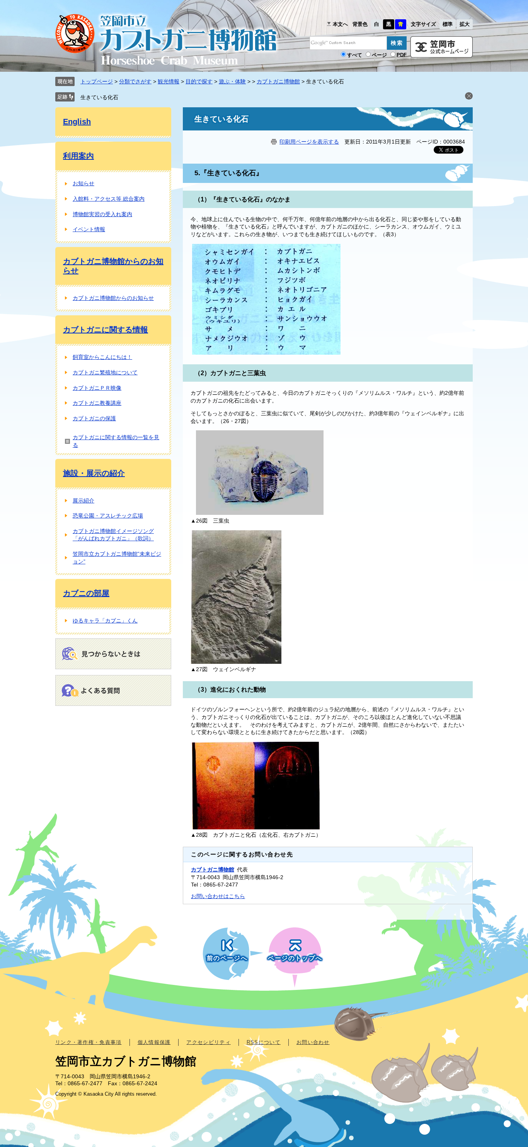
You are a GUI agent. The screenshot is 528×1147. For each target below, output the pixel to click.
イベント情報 (89, 229)
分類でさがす (135, 81)
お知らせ (83, 183)
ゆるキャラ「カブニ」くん (105, 620)
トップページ (96, 81)
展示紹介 (83, 500)
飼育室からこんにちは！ (102, 357)
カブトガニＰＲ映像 (97, 388)
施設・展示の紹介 (94, 473)
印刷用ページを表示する (309, 142)
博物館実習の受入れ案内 (102, 214)
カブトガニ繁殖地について (105, 372)
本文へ (340, 24)
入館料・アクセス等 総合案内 (109, 199)
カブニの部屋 (86, 593)
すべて (354, 55)
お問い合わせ (313, 1042)
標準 (448, 24)
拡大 (465, 24)
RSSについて (264, 1042)
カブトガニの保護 (94, 418)
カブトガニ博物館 (278, 81)
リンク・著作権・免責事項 (88, 1042)
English (77, 121)
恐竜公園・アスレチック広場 (108, 516)
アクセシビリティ (208, 1042)
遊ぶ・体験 (232, 81)
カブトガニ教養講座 (97, 403)
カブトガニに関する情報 (105, 329)
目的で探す (199, 81)
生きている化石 (99, 97)
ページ (379, 55)
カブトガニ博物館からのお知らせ (113, 298)
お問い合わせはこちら (218, 896)
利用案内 (78, 156)
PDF (402, 55)
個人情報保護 (154, 1042)
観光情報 (168, 81)
